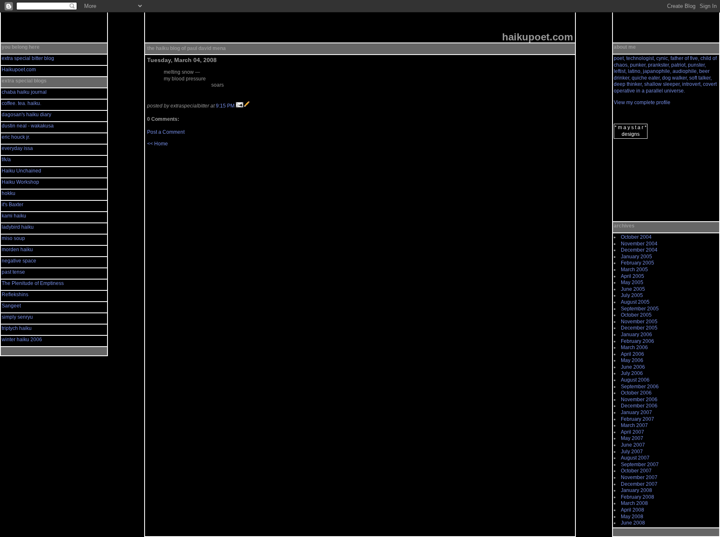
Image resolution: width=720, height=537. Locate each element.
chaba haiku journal (24, 92)
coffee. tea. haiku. (21, 103)
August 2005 (635, 302)
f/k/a (6, 159)
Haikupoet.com (19, 69)
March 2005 (634, 269)
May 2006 (632, 360)
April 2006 (632, 354)
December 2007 (639, 484)
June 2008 (633, 523)
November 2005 (639, 322)
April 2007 (632, 432)
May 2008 (632, 517)
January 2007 (636, 412)
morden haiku (17, 249)
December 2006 (639, 406)
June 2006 (633, 367)
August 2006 (635, 380)
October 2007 (636, 471)
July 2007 (632, 452)
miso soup (13, 238)
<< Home (157, 144)
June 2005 (633, 289)
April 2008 (632, 510)
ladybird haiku (18, 227)
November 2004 (639, 244)
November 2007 (639, 477)
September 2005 (640, 309)
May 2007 (632, 438)
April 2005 (632, 276)
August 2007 (635, 458)
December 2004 (639, 250)
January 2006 (636, 334)
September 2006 (640, 387)
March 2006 (634, 347)
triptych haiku (17, 328)
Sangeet (11, 306)
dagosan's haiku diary (26, 114)
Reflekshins (15, 294)
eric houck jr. (16, 137)
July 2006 (632, 373)
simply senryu (17, 317)
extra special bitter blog (28, 58)
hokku (8, 193)
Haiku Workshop (20, 182)
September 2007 (640, 464)
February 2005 (637, 263)
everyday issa (17, 148)
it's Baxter (12, 204)
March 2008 (634, 503)
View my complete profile (642, 102)
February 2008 (637, 497)
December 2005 (639, 328)
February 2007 (637, 419)
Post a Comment (166, 132)
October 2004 (636, 237)
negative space (19, 261)
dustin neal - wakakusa (28, 126)
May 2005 (632, 282)
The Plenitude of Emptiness (33, 283)
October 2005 (636, 315)
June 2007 (633, 445)
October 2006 (636, 393)
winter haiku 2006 (22, 339)
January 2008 (636, 490)
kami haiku (14, 216)
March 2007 (634, 425)
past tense (13, 272)
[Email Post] (239, 106)
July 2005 (632, 295)
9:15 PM (225, 106)
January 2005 (636, 257)
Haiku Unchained (21, 171)
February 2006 (637, 341)
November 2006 (639, 399)
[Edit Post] (247, 106)
